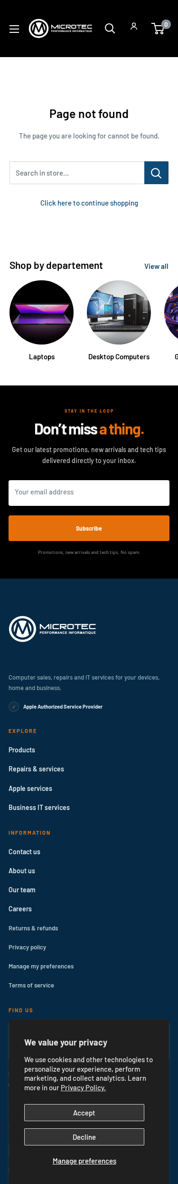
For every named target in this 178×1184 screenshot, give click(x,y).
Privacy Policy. (83, 1087)
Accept (84, 1112)
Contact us (24, 852)
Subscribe (89, 528)
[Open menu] (14, 29)
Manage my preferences (41, 966)
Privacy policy (27, 947)
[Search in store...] (156, 172)
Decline (84, 1137)
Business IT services (39, 807)
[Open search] (110, 28)
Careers (20, 909)
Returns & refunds (33, 928)
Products (22, 750)
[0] (158, 28)
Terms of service (31, 985)
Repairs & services (36, 769)
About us (22, 871)
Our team (22, 890)
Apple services (30, 788)
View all (156, 266)
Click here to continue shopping (89, 202)
